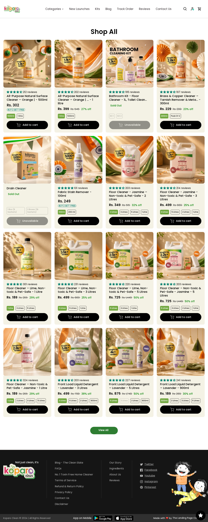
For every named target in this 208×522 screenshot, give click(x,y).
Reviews (114, 480)
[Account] (194, 8)
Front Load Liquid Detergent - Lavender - (78, 386)
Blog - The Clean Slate (69, 462)
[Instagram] (149, 481)
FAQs (58, 468)
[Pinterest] (148, 487)
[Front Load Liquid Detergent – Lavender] (130, 352)
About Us (115, 474)
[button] (15, 92)
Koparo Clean (11, 518)
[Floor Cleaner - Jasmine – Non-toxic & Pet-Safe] (130, 160)
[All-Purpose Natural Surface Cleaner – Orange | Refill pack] (78, 64)
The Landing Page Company (189, 518)
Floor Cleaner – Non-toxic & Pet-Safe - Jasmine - (180, 291)
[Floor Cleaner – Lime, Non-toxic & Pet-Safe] (27, 256)
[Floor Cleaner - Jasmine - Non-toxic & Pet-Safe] (181, 160)
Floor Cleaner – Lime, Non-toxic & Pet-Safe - (26, 290)
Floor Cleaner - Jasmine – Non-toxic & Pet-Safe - (128, 195)
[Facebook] (148, 470)
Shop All (104, 31)
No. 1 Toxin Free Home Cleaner (74, 474)
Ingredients (116, 468)
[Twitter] (147, 464)
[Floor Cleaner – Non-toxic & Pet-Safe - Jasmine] (181, 256)
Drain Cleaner (16, 188)
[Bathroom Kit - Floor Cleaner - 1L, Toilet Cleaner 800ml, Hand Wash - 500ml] (130, 64)
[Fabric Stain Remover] (78, 160)
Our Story (115, 462)
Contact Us (62, 498)
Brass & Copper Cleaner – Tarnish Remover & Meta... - (180, 99)
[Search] (186, 8)
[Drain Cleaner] (27, 160)
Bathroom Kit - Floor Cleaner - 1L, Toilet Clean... (128, 98)
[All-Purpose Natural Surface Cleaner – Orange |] (27, 64)
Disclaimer (61, 504)
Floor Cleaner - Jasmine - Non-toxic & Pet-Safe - (179, 195)
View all (103, 430)
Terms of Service (65, 480)
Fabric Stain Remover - (74, 194)
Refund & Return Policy (69, 486)
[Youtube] (147, 475)
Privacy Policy (63, 492)
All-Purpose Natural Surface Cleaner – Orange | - (27, 98)
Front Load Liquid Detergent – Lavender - (129, 386)
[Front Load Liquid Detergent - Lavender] (78, 352)
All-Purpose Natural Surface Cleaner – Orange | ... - (78, 99)
